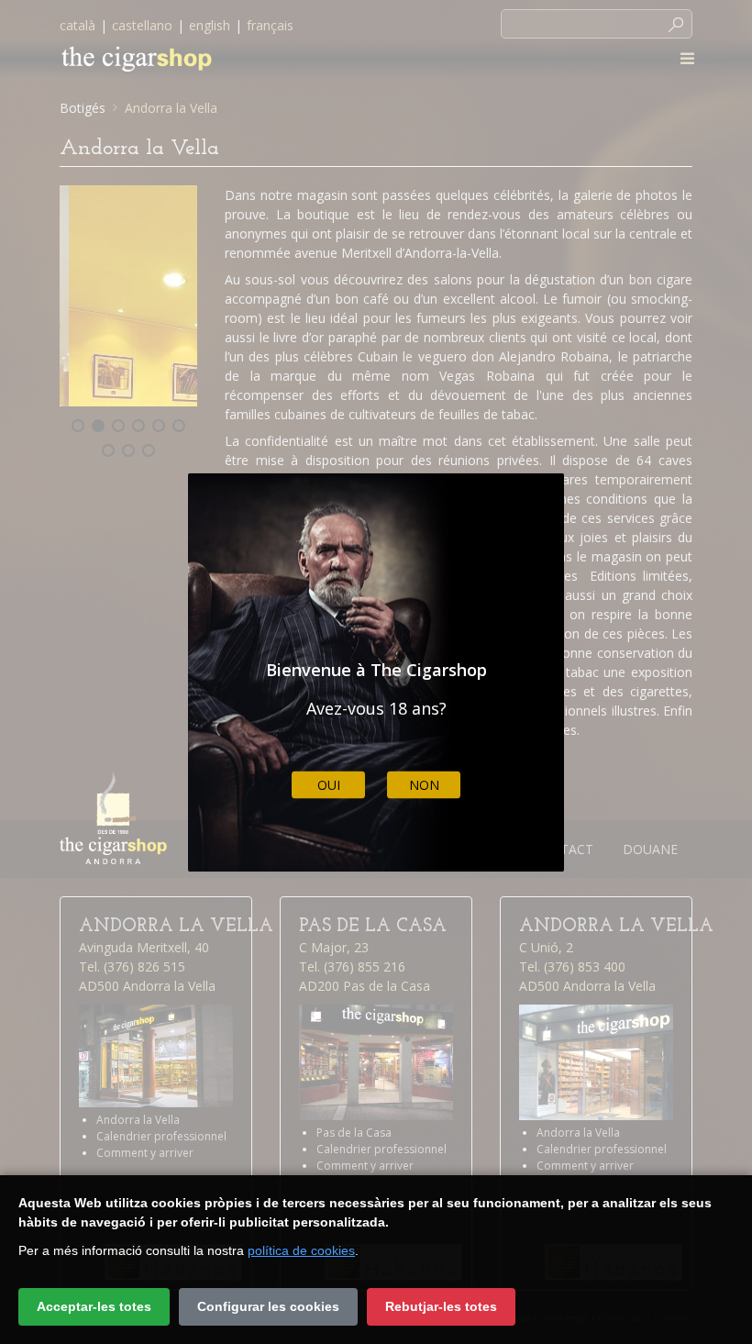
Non (424, 785)
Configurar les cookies (268, 1306)
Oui (328, 785)
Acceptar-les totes (94, 1306)
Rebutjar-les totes (441, 1306)
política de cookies (301, 1250)
